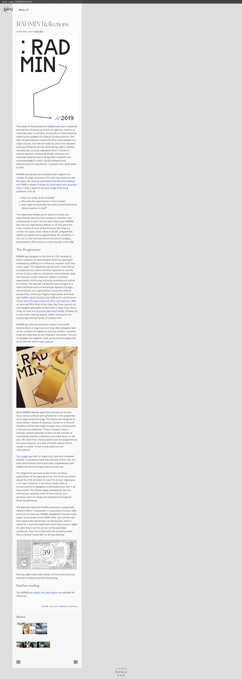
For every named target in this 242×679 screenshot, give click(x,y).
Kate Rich (39, 31)
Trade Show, (63, 308)
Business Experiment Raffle (50, 311)
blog (11, 2)
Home (4, 2)
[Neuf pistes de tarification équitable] (76, 662)
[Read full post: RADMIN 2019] (28, 628)
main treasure (46, 342)
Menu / (22, 9)
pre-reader (34, 593)
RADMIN (52, 126)
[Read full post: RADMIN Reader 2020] (35, 628)
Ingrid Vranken (36, 298)
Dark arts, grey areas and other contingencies (47, 301)
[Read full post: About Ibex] (41, 628)
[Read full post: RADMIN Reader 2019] (22, 628)
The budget (22, 456)
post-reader (51, 593)
